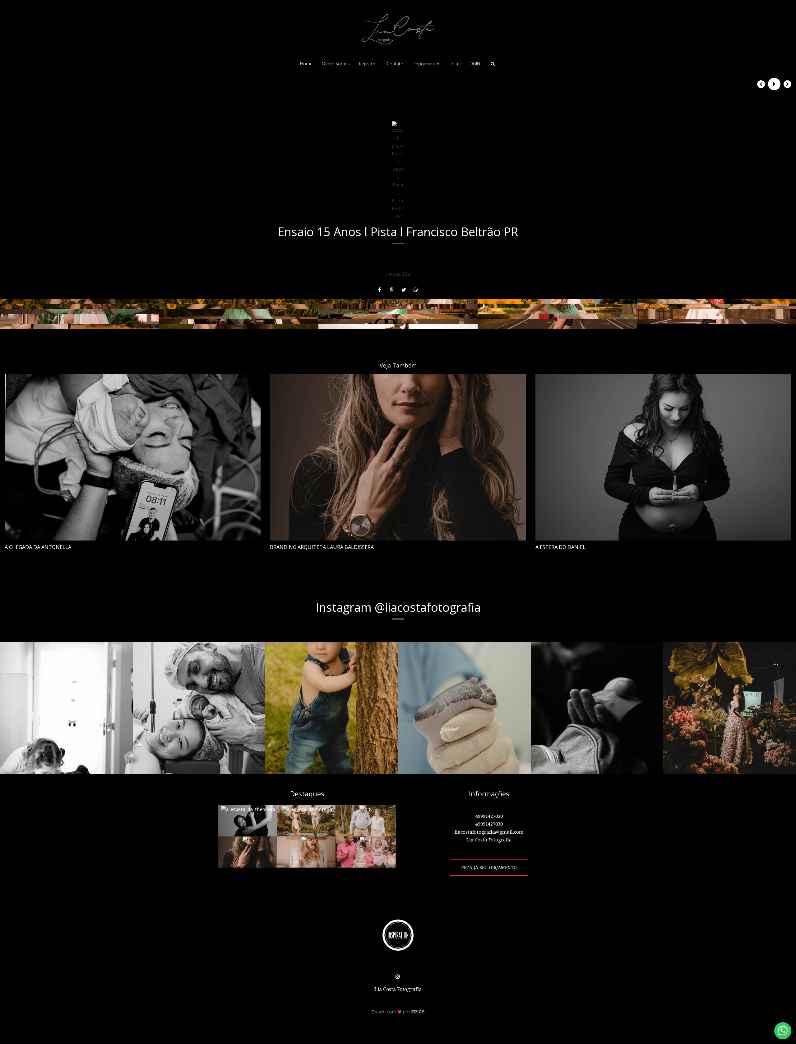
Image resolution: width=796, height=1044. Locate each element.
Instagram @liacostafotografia (398, 607)
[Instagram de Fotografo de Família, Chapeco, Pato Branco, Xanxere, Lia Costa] (398, 975)
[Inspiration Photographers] (398, 934)
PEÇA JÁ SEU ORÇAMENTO (489, 867)
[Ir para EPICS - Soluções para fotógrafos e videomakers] (398, 1011)
